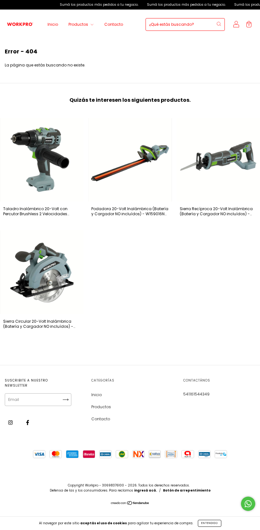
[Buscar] (218, 23)
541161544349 (196, 394)
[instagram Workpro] (11, 422)
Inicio (53, 24)
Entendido (209, 523)
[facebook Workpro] (27, 422)
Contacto (113, 24)
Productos (78, 24)
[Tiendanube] (130, 503)
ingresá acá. (145, 490)
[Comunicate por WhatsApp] (248, 504)
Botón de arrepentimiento (187, 490)
